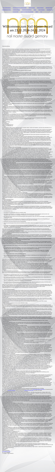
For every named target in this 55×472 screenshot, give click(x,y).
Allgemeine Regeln (49, 7)
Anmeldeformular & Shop (6, 9)
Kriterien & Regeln (40, 7)
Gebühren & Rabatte (16, 9)
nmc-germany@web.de (6, 451)
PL (41, 11)
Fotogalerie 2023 (49, 9)
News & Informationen (7, 7)
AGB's (36, 11)
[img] (27, 3)
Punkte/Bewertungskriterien (27, 9)
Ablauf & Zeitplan (32, 7)
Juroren (35, 9)
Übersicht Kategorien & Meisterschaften (19, 7)
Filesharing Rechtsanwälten (29, 390)
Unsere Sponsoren (41, 9)
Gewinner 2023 (15, 11)
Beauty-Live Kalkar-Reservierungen (27, 11)
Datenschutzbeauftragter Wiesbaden (39, 389)
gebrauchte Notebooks (11, 390)
